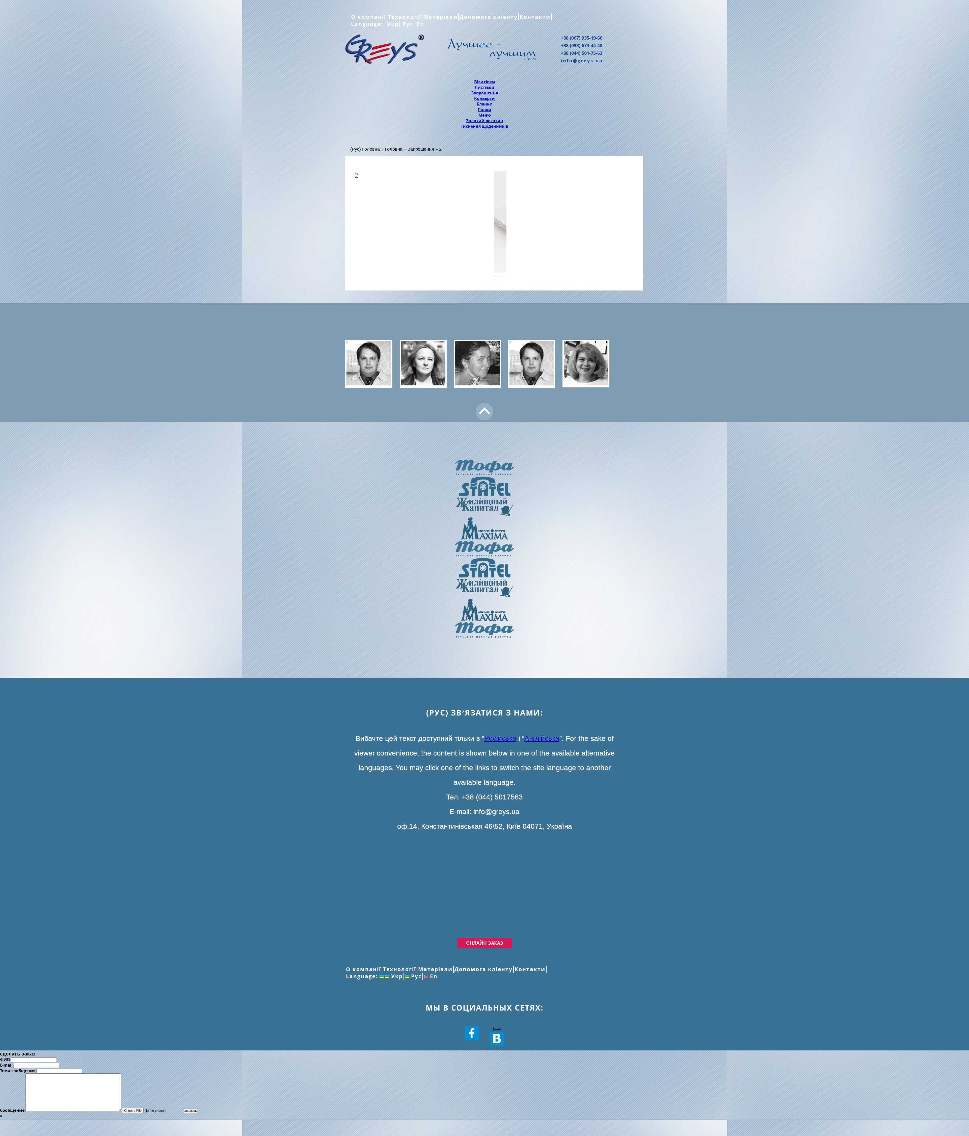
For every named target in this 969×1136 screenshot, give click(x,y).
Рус (407, 24)
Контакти (535, 16)
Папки (484, 109)
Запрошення (484, 93)
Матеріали (440, 16)
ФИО (5, 1059)
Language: (368, 24)
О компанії (368, 16)
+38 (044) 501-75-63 (581, 53)
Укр (392, 24)
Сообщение (12, 1110)
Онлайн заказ (484, 943)
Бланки (485, 104)
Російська (500, 738)
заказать (190, 1111)
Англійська (541, 738)
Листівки (484, 87)
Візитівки (484, 82)
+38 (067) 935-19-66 (581, 38)
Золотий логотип (484, 120)
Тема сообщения (17, 1070)
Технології (404, 16)
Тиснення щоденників (484, 126)
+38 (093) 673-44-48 (581, 45)
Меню (484, 115)
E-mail (6, 1065)
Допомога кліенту (489, 16)
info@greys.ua (582, 61)
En (419, 24)
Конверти (484, 98)
